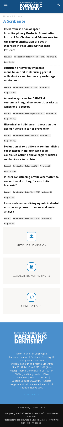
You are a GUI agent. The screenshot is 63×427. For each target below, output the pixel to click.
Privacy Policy (24, 407)
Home (6, 16)
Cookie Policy (39, 407)
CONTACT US (31, 394)
